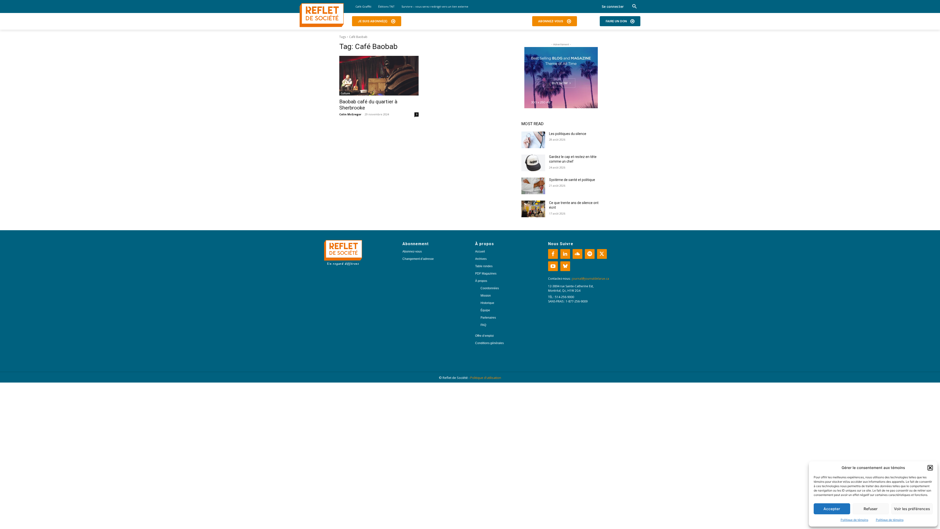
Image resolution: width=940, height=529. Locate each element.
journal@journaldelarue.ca (590, 279)
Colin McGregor (350, 114)
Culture (345, 93)
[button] (930, 467)
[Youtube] (553, 266)
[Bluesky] (565, 266)
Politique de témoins (854, 520)
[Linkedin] (565, 254)
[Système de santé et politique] (533, 186)
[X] (602, 254)
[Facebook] (553, 254)
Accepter (831, 508)
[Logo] (322, 15)
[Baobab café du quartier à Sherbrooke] (379, 76)
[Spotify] (590, 254)
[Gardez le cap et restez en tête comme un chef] (533, 163)
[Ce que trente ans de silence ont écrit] (533, 209)
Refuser (871, 508)
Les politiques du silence (567, 134)
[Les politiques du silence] (533, 140)
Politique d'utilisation (485, 377)
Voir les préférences (912, 508)
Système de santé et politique (572, 180)
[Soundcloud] (577, 254)
